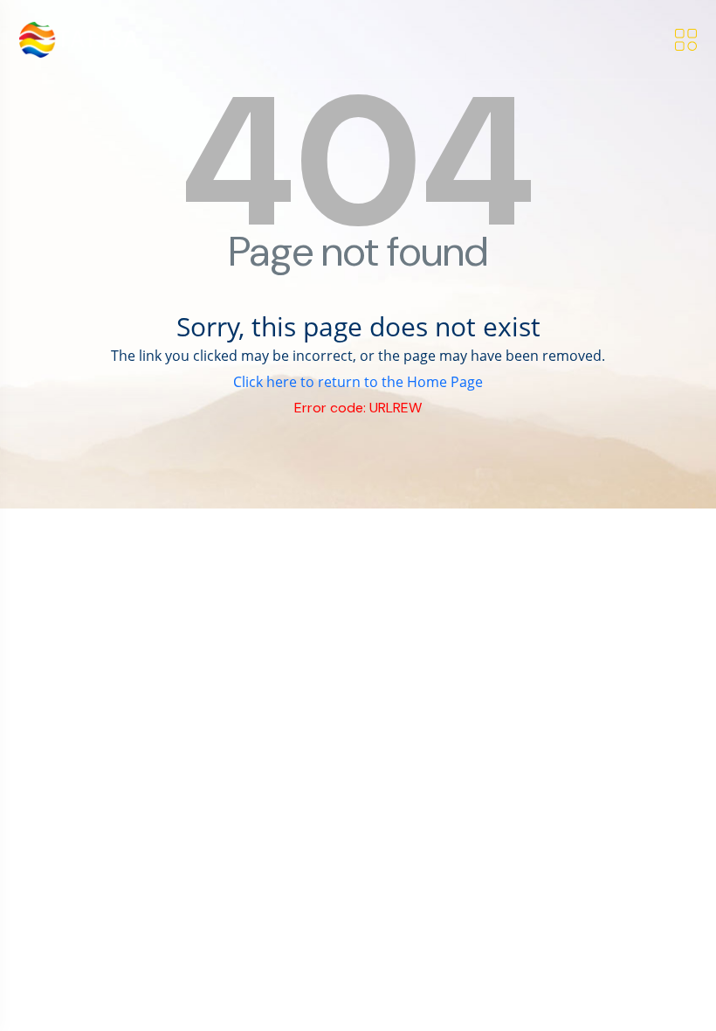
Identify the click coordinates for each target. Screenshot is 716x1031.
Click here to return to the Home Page (358, 381)
